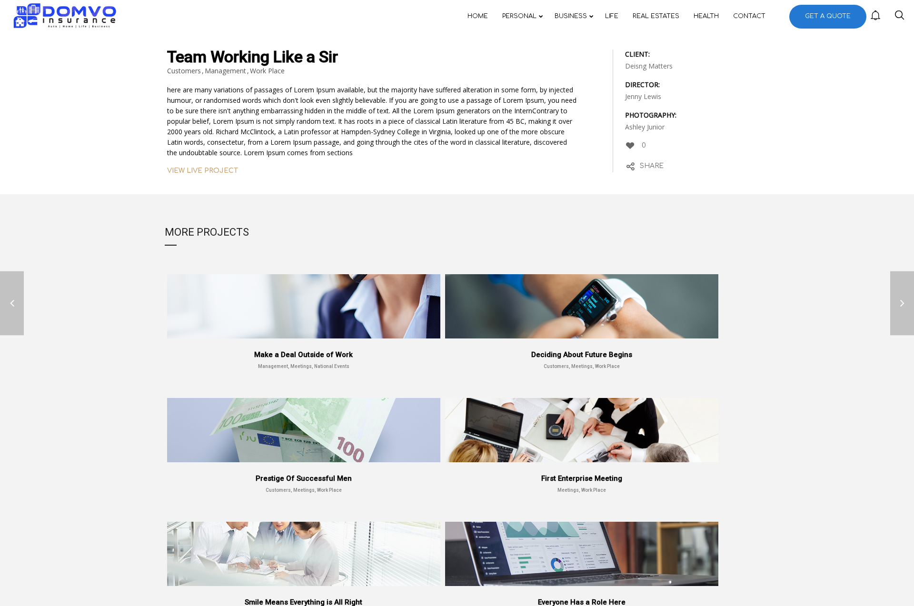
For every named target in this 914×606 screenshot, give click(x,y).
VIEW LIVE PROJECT (202, 170)
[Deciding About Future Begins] (902, 303)
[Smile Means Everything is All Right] (12, 303)
